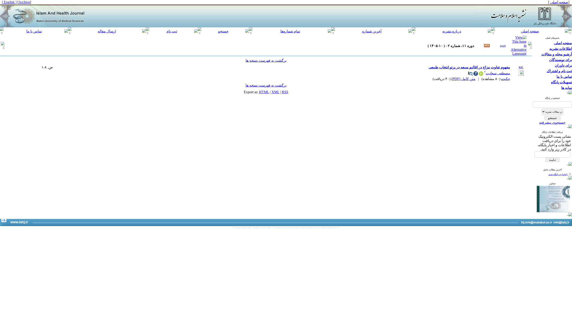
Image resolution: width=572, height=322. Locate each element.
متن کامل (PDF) (463, 79)
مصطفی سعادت (498, 73)
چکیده (505, 79)
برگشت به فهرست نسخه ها (266, 60)
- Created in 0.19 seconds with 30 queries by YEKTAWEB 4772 (305, 227)
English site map (262, 227)
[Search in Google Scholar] (475, 74)
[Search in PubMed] (470, 74)
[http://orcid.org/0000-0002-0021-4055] (481, 74)
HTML (264, 92)
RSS (285, 92)
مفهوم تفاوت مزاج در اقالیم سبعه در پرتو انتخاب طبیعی (469, 67)
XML (275, 92)
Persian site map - (243, 227)
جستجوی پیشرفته (552, 122)
